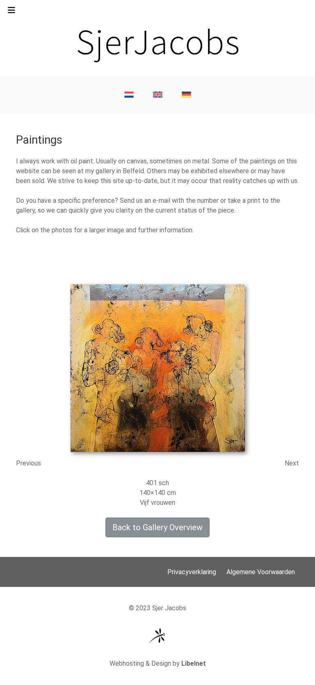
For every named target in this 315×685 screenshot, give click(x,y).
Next (292, 463)
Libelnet (193, 663)
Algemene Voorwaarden (260, 572)
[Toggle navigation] (11, 12)
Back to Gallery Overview (157, 527)
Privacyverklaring (191, 572)
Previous (28, 463)
